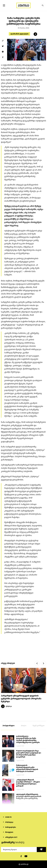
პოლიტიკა (9, 822)
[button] (42, 5)
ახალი (23, 726)
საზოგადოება (10, 827)
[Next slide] (43, 663)
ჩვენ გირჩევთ (38, 726)
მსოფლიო (9, 832)
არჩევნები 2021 (11, 837)
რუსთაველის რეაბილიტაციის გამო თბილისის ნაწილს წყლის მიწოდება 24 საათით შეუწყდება (27, 768)
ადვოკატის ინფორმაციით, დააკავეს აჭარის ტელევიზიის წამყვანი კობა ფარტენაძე (28, 796)
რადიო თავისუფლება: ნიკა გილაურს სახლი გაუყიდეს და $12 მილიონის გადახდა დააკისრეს (28, 754)
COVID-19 (8, 817)
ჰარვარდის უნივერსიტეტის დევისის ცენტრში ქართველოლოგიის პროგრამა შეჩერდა (21, 698)
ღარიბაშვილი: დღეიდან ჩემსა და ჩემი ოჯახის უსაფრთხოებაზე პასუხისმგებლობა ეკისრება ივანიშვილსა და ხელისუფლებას (28, 739)
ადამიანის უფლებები (19, 34)
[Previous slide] (37, 663)
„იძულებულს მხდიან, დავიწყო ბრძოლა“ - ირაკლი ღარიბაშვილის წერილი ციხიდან (28, 783)
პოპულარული (8, 726)
